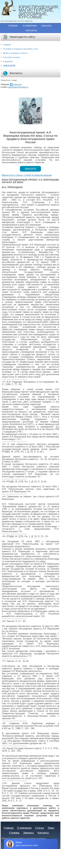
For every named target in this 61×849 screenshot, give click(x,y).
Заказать (46, 26)
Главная (13, 26)
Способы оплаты (11, 57)
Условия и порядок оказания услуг (20, 49)
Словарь (14, 832)
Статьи (39, 827)
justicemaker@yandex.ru (17, 87)
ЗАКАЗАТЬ (9, 65)
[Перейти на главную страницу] (10, 8)
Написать (17, 84)
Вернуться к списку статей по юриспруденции (27, 175)
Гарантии (8, 61)
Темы (51, 827)
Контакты (31, 30)
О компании (30, 26)
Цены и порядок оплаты (15, 53)
